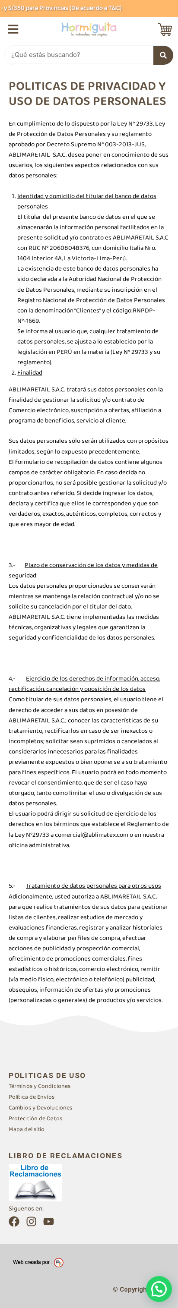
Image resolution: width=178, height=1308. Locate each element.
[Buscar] (163, 55)
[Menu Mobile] (13, 29)
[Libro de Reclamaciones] (35, 1182)
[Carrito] (165, 29)
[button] (159, 1289)
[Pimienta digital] (38, 1262)
